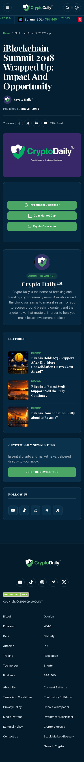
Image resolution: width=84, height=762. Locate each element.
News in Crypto (54, 746)
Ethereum (9, 626)
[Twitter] (57, 510)
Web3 (48, 626)
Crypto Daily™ (42, 284)
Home (6, 33)
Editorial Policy (13, 726)
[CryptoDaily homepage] (38, 7)
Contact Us (10, 736)
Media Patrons (12, 717)
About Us (9, 687)
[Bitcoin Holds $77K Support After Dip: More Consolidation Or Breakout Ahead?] (18, 362)
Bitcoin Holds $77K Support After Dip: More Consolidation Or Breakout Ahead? (52, 365)
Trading (8, 655)
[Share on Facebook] (19, 123)
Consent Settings (55, 687)
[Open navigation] (7, 7)
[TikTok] (24, 510)
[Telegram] (46, 510)
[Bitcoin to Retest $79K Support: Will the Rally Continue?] (18, 390)
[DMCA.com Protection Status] (16, 594)
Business (9, 675)
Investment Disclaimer (58, 717)
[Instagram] (35, 510)
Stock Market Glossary (59, 736)
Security (49, 636)
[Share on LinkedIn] (36, 123)
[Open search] (67, 7)
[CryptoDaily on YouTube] (45, 123)
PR (46, 646)
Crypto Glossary (54, 726)
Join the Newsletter (42, 472)
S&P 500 (50, 675)
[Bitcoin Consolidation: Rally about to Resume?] (18, 417)
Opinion (49, 616)
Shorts (48, 665)
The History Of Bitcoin (58, 697)
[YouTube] (13, 510)
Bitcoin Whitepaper (56, 707)
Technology (10, 665)
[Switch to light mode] (76, 7)
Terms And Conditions (17, 697)
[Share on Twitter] (28, 123)
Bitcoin (7, 616)
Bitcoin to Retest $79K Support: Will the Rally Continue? (48, 391)
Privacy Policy (12, 707)
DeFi (6, 636)
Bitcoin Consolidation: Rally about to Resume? (53, 415)
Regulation (51, 655)
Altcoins (8, 646)
